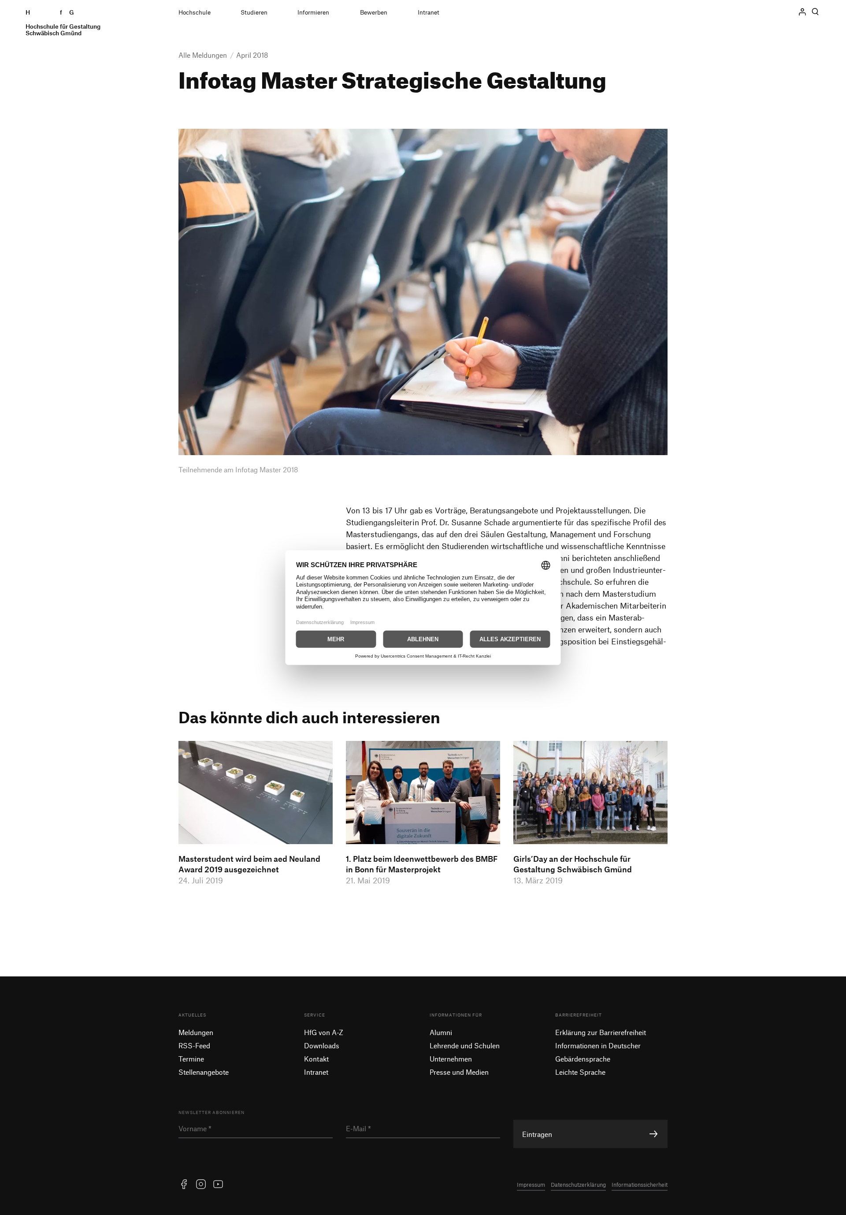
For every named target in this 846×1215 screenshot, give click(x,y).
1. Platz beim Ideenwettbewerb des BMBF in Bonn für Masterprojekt (421, 864)
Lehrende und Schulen (465, 1045)
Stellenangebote (203, 1072)
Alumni (441, 1032)
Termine (191, 1058)
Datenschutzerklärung (578, 1184)
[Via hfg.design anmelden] (802, 12)
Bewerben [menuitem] (373, 12)
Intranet (316, 1072)
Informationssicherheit (640, 1184)
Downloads (321, 1045)
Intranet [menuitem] (428, 12)
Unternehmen (451, 1058)
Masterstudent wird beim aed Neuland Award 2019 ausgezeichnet (249, 864)
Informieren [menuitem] (313, 12)
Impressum (531, 1184)
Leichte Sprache (580, 1072)
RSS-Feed (194, 1045)
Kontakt (316, 1058)
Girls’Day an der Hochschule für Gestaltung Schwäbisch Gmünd (572, 864)
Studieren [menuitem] (254, 12)
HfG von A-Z (323, 1032)
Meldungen (195, 1032)
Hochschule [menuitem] (194, 12)
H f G (63, 23)
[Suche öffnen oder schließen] (815, 12)
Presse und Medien (459, 1072)
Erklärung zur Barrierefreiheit (600, 1032)
